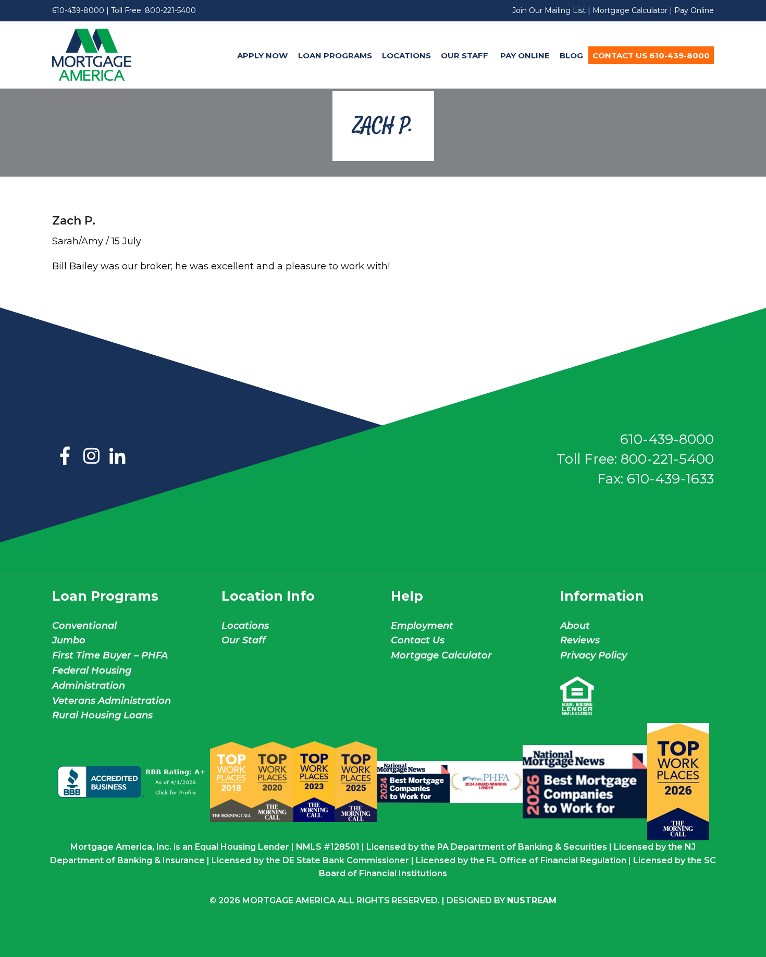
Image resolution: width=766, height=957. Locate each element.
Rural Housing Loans (102, 715)
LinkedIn (117, 457)
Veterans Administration (111, 700)
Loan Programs (335, 55)
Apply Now (262, 55)
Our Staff (465, 55)
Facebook (65, 457)
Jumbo (68, 640)
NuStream (532, 900)
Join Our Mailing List (549, 10)
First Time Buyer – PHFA (110, 655)
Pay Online (694, 10)
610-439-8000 (78, 10)
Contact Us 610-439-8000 (651, 55)
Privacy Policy (593, 655)
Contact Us (417, 640)
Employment (422, 625)
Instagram (91, 457)
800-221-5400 (170, 10)
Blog (571, 55)
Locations (406, 55)
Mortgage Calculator (630, 10)
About (575, 625)
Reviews (580, 640)
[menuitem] (262, 55)
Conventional (84, 625)
